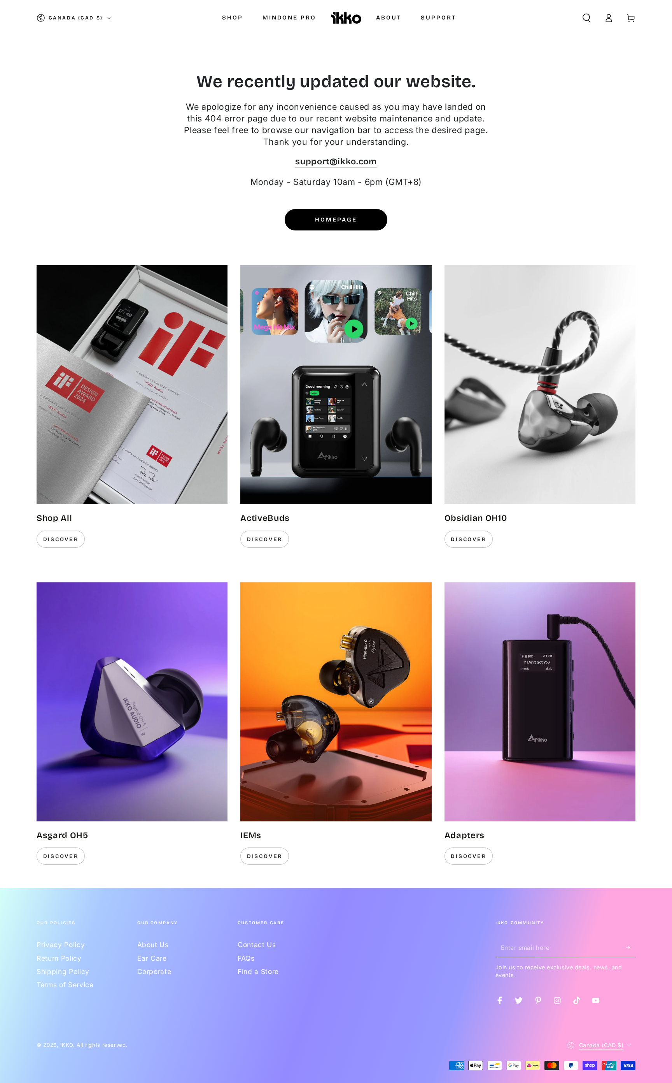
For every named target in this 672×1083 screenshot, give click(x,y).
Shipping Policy (63, 971)
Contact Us (257, 945)
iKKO (66, 1045)
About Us (153, 945)
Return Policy (59, 958)
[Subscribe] (630, 947)
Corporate (154, 971)
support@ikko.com (336, 161)
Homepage (336, 219)
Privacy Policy (61, 945)
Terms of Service (65, 985)
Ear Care (152, 958)
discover (61, 539)
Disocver (468, 856)
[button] (586, 18)
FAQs (246, 958)
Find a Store (258, 971)
